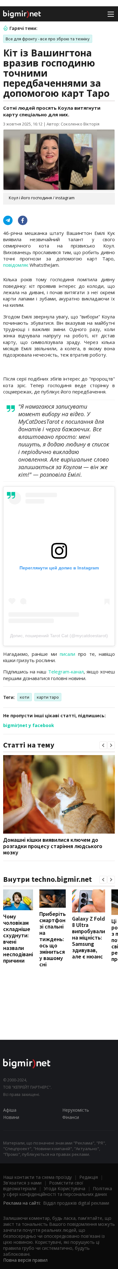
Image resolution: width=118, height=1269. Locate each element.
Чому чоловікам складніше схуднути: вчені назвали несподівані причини (18, 938)
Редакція (88, 1177)
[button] (103, 745)
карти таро (48, 697)
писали (67, 654)
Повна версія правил (25, 1260)
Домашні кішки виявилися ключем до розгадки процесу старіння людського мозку (52, 846)
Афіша (9, 1110)
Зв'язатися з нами (22, 1183)
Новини (11, 1117)
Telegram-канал (66, 671)
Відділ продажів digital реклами (76, 1203)
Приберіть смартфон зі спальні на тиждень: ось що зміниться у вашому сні (52, 939)
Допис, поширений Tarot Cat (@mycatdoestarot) (59, 635)
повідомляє (15, 265)
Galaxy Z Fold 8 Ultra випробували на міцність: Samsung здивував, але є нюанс (88, 937)
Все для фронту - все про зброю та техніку (48, 39)
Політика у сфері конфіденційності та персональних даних (57, 1191)
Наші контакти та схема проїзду (37, 1177)
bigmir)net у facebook (28, 725)
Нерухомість (75, 1110)
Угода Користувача (64, 1188)
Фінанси (70, 1117)
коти (24, 697)
